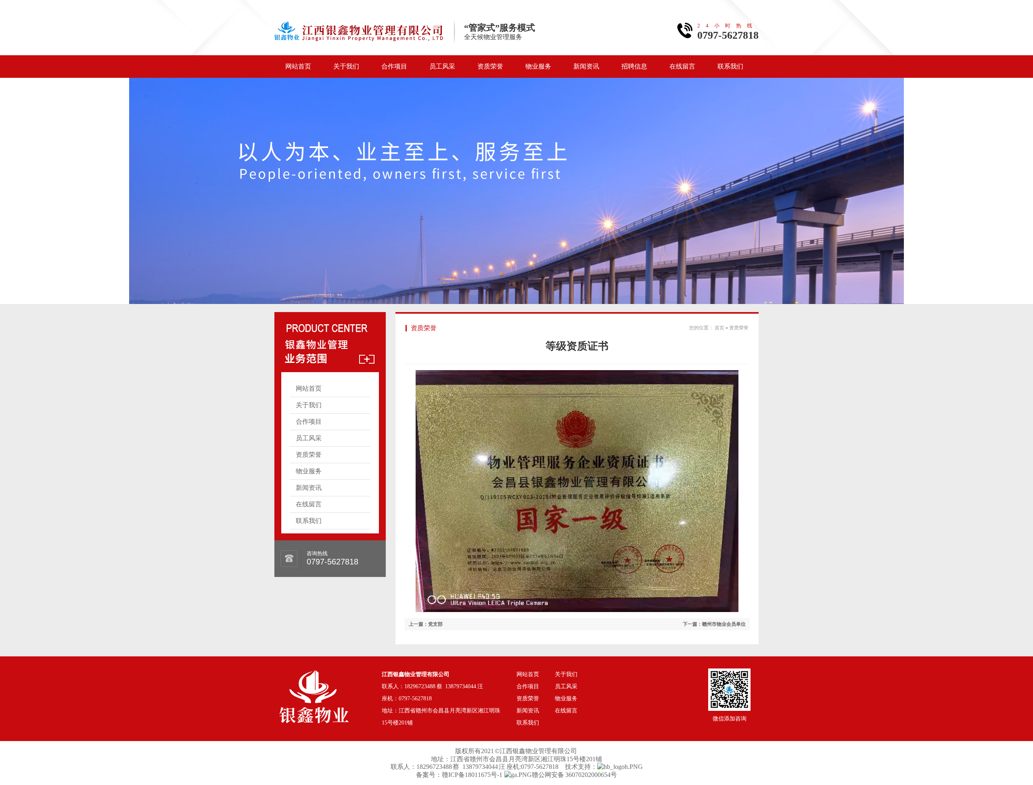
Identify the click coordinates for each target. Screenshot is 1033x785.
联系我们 (730, 66)
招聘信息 (634, 66)
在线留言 (682, 66)
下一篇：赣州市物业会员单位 (714, 624)
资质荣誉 (490, 66)
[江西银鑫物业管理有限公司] (313, 680)
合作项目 (394, 66)
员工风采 (442, 66)
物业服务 (538, 66)
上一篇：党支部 (426, 624)
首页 (719, 328)
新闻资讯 (586, 66)
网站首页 (298, 66)
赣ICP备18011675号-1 (472, 774)
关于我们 (346, 66)
